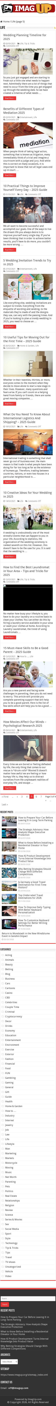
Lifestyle (9, 1144)
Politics (9, 1191)
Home (6, 21)
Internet (9, 1120)
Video (8, 1276)
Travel (8, 1257)
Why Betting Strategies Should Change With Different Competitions (34, 872)
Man (7, 1148)
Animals (9, 959)
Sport (8, 1233)
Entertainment (26, 117)
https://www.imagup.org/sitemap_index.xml (24, 1374)
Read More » (9, 98)
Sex (7, 1224)
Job (7, 1129)
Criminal (10, 1011)
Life (21, 43)
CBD (7, 997)
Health (8, 1101)
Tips (7, 1252)
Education (10, 1035)
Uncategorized (13, 1266)
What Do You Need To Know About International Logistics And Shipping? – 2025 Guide (26, 418)
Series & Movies (13, 1219)
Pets (7, 1186)
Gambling (10, 1078)
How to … (10, 1111)
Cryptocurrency (13, 1016)
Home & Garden (27, 346)
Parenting (10, 1181)
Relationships (12, 1200)
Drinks (8, 1026)
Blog (7, 974)
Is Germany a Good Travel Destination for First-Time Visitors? (32, 885)
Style (7, 1238)
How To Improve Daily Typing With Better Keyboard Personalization (34, 910)
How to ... (24, 656)
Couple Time (12, 1007)
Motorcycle (11, 1163)
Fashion (9, 1059)
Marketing (10, 1153)
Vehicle (9, 1271)
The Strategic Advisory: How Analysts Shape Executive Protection (33, 832)
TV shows (10, 1262)
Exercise (9, 1049)
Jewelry (9, 1125)
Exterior (9, 1054)
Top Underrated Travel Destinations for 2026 (30, 896)
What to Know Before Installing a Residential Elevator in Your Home (35, 845)
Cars (7, 983)
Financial (10, 1063)
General (9, 1087)
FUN (7, 1073)
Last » (5, 804)
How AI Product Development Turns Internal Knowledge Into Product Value (34, 858)
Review (9, 1210)
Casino (8, 993)
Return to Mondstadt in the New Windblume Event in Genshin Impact (26, 935)
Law (7, 1134)
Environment (12, 1044)
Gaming (9, 1082)
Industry (9, 1115)
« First (5, 796)
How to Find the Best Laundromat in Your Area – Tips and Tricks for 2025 (26, 571)
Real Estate (11, 1196)
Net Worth (10, 1177)
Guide (8, 1096)
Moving (9, 1167)
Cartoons (10, 988)
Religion (9, 1205)
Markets (9, 1158)
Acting (8, 955)
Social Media (12, 1229)
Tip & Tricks (29, 43)
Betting (9, 969)
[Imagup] (28, 8)
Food (8, 1068)
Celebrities (11, 1002)
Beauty (9, 964)
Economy (10, 1030)
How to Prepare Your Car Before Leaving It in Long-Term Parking (35, 819)
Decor (8, 1021)
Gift (7, 1092)
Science (9, 1214)
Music (8, 1172)
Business (10, 978)
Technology (11, 1243)
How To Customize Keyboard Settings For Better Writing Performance (33, 923)
